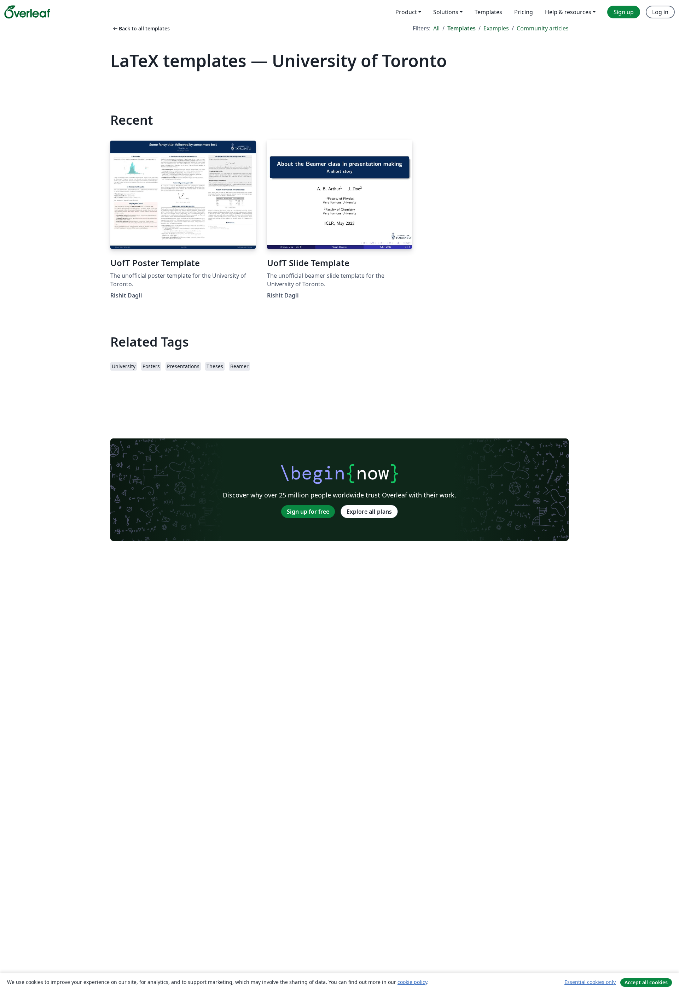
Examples (496, 28)
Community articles (543, 28)
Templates (461, 28)
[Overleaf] (27, 12)
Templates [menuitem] (488, 12)
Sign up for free (308, 511)
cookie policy (412, 982)
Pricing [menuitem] (523, 12)
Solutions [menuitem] (445, 12)
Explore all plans (369, 511)
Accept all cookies (646, 982)
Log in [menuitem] (660, 12)
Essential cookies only (590, 982)
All (436, 28)
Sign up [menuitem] (624, 12)
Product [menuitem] (406, 12)
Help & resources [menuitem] (568, 12)
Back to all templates (141, 28)
